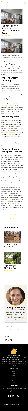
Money (14, 380)
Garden (7, 270)
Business (14, 371)
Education (14, 373)
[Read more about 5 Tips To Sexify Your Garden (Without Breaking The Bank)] (12, 257)
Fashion (14, 375)
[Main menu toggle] (25, 2)
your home (7, 201)
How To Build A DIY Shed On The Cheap (11, 245)
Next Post (12, 218)
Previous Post (12, 214)
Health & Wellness (14, 377)
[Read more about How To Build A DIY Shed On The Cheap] (12, 236)
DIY (3, 35)
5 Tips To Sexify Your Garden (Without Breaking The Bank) (10, 267)
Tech (14, 382)
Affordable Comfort (6, 3)
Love (14, 379)
